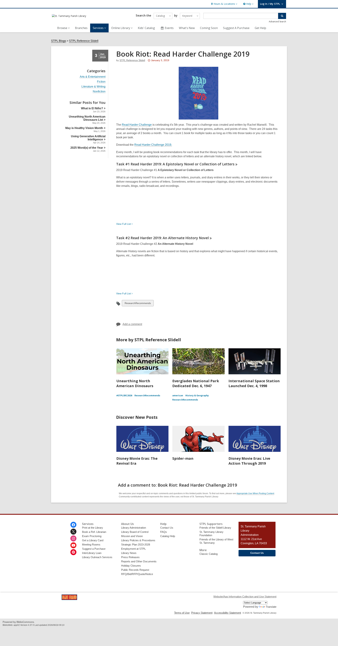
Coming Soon (209, 28)
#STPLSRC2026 (124, 395)
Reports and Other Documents (139, 561)
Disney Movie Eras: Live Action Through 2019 (249, 461)
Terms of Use (182, 612)
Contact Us (166, 527)
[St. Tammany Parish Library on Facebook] (73, 525)
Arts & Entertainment (92, 76)
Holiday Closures (131, 565)
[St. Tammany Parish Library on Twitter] (73, 532)
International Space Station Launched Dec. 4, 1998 (254, 383)
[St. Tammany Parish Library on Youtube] (73, 545)
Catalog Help (167, 536)
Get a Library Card (92, 540)
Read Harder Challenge (137, 124)
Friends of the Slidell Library (215, 527)
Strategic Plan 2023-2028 (135, 544)
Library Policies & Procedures (138, 540)
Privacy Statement (201, 612)
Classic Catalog (208, 553)
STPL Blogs (58, 40)
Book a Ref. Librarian (94, 531)
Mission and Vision (132, 536)
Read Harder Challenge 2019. (153, 144)
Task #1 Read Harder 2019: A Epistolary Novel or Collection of (175, 164)
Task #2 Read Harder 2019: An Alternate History (162, 237)
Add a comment (132, 324)
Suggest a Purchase (93, 548)
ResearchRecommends (137, 304)
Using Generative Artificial (88, 138)
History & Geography (197, 395)
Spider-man (182, 458)
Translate (271, 606)
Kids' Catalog (146, 28)
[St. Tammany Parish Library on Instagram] (73, 538)
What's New (187, 28)
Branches (81, 28)
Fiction (101, 81)
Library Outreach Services (97, 557)
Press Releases (130, 557)
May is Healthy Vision (84, 128)
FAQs (163, 531)
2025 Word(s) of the (86, 147)
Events (169, 28)
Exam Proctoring (91, 536)
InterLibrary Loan (91, 552)
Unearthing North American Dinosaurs (87, 118)
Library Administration (133, 527)
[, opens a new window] (69, 598)
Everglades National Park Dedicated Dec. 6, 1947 (195, 383)
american (177, 395)
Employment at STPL (133, 548)
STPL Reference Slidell (83, 40)
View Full (123, 223)
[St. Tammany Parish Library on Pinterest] (73, 552)
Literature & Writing (93, 86)
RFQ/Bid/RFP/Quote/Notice (137, 574)
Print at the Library (92, 527)
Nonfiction (99, 91)
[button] (223, 4)
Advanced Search (277, 21)
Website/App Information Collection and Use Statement (244, 596)
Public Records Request (135, 569)
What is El (92, 108)
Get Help (260, 28)
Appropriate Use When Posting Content (255, 493)
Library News (128, 552)
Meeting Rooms (91, 544)
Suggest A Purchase (236, 28)
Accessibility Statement (227, 612)
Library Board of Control (134, 531)
